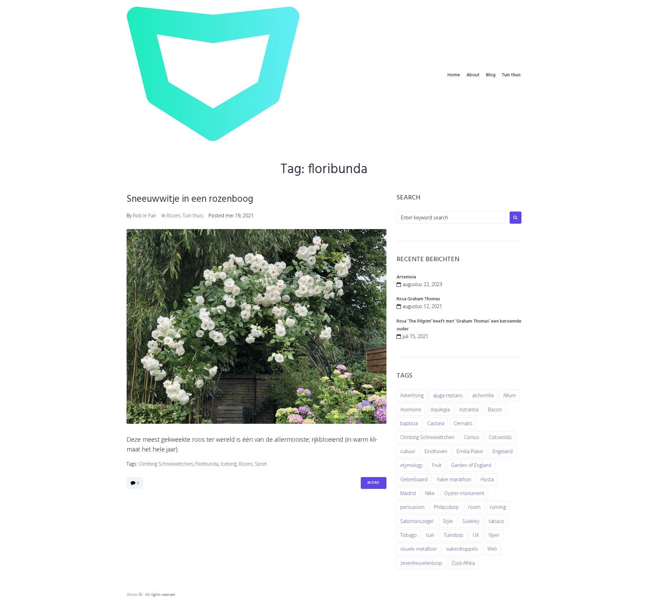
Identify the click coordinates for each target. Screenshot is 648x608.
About (473, 75)
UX (476, 535)
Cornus (471, 437)
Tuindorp (453, 535)
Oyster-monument (464, 493)
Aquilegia (440, 409)
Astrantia (469, 409)
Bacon (495, 409)
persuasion (412, 507)
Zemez (132, 594)
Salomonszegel (416, 521)
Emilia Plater (470, 451)
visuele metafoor (418, 549)
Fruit (436, 465)
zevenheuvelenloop (421, 563)
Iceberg (229, 464)
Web (492, 549)
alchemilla (483, 395)
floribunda (206, 464)
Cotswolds (500, 437)
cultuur (407, 451)
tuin (430, 535)
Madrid (408, 493)
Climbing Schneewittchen (166, 464)
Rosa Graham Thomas (418, 299)
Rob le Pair (144, 215)
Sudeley (470, 521)
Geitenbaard (414, 479)
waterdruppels (462, 549)
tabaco (496, 521)
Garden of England (471, 465)
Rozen (173, 215)
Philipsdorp (446, 507)
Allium (509, 395)
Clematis (463, 423)
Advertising (412, 395)
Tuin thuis (511, 75)
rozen (245, 464)
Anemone (410, 409)
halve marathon (454, 479)
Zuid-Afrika (463, 563)
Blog (490, 75)
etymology (411, 465)
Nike (430, 493)
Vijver (494, 535)
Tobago (408, 535)
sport (261, 464)
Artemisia (406, 277)
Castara (435, 423)
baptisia (409, 423)
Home (454, 75)
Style (448, 521)
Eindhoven (436, 451)
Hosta (487, 479)
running (498, 507)
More (374, 483)
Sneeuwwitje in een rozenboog (190, 199)
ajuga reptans (448, 395)
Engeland (503, 451)
